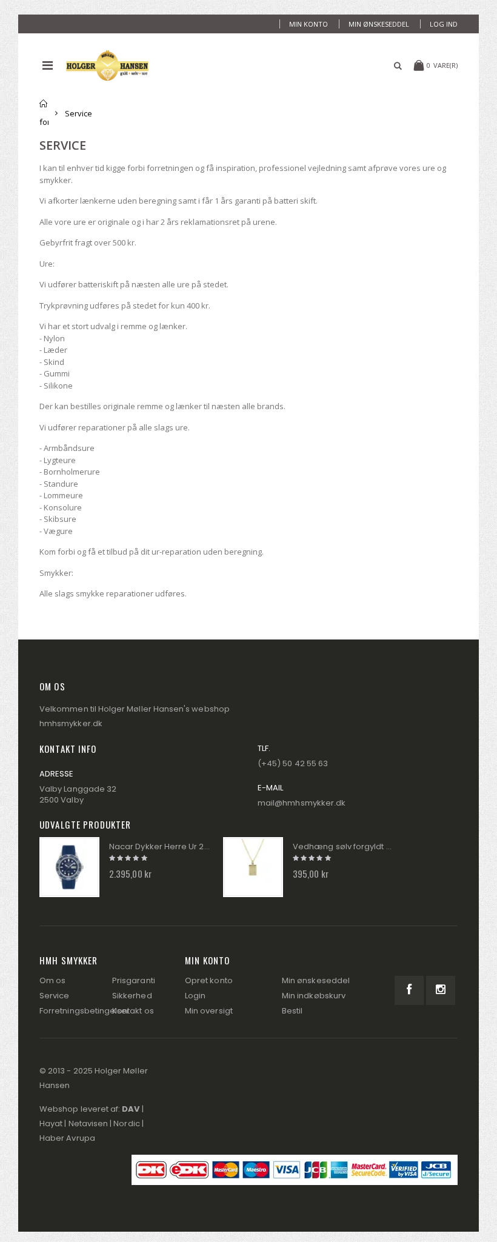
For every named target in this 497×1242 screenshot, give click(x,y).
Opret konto (209, 980)
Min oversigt (209, 1011)
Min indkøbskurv (313, 995)
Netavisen (88, 1123)
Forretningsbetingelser (84, 1011)
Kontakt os (133, 1011)
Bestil (292, 1011)
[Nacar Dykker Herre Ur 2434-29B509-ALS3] (69, 867)
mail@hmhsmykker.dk (301, 803)
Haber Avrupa (67, 1138)
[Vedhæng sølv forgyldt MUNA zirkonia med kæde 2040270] (253, 867)
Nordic (126, 1123)
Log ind (444, 23)
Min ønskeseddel (379, 23)
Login (195, 995)
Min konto (308, 23)
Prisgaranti (133, 980)
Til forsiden (43, 112)
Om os (52, 980)
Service (54, 995)
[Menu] (47, 65)
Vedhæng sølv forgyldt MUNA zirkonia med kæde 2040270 (343, 846)
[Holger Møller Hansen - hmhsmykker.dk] (107, 65)
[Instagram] (440, 990)
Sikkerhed (132, 995)
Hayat (50, 1123)
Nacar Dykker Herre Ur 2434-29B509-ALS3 (159, 846)
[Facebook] (409, 990)
